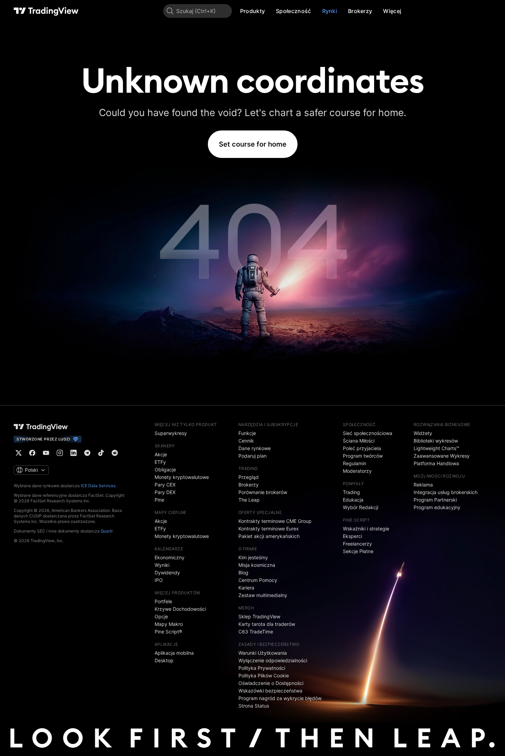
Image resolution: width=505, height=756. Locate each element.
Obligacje (165, 469)
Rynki (329, 11)
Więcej (392, 11)
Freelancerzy (357, 544)
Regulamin (354, 463)
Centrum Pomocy (257, 580)
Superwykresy (171, 433)
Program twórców (363, 456)
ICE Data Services (98, 485)
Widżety (423, 433)
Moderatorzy (357, 471)
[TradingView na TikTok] (101, 453)
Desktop (164, 660)
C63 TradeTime (255, 631)
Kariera (246, 588)
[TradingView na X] (18, 453)
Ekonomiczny (169, 557)
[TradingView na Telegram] (87, 453)
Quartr (107, 531)
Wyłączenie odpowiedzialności (272, 660)
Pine (159, 500)
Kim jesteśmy (253, 557)
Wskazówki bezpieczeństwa (270, 691)
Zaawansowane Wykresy (442, 456)
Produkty (252, 11)
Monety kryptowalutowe (182, 477)
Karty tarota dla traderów (266, 624)
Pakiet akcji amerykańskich (269, 536)
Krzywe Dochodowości (180, 609)
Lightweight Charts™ (436, 448)
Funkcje (247, 433)
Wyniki (162, 565)
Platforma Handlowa (436, 463)
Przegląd (248, 477)
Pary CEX (165, 485)
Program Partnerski (435, 500)
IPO (159, 580)
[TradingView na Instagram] (60, 453)
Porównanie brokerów (262, 492)
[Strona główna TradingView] (46, 11)
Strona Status (253, 706)
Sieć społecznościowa (367, 433)
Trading (351, 492)
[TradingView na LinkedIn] (73, 453)
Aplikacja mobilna (174, 653)
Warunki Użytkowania (262, 653)
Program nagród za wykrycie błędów (280, 698)
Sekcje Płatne (358, 551)
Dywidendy (167, 572)
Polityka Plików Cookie (263, 675)
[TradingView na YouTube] (46, 453)
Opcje (161, 616)
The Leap (249, 500)
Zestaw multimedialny (262, 595)
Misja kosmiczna (256, 565)
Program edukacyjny (437, 507)
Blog (243, 572)
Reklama (423, 485)
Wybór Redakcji (360, 507)
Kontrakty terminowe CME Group (275, 521)
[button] (270, 11)
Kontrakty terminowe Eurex (268, 528)
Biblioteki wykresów (436, 441)
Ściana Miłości (358, 441)
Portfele (163, 601)
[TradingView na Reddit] (115, 453)
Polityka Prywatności (261, 668)
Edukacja (353, 500)
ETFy (160, 462)
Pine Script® (168, 631)
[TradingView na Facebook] (32, 453)
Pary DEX (165, 492)
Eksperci (352, 536)
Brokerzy (360, 11)
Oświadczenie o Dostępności (270, 683)
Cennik (246, 441)
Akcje (161, 454)
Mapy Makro (169, 624)
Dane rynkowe (254, 448)
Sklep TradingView (259, 616)
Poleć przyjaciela (362, 448)
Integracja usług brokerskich (446, 492)
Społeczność (293, 11)
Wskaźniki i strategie (366, 528)
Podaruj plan (252, 456)
